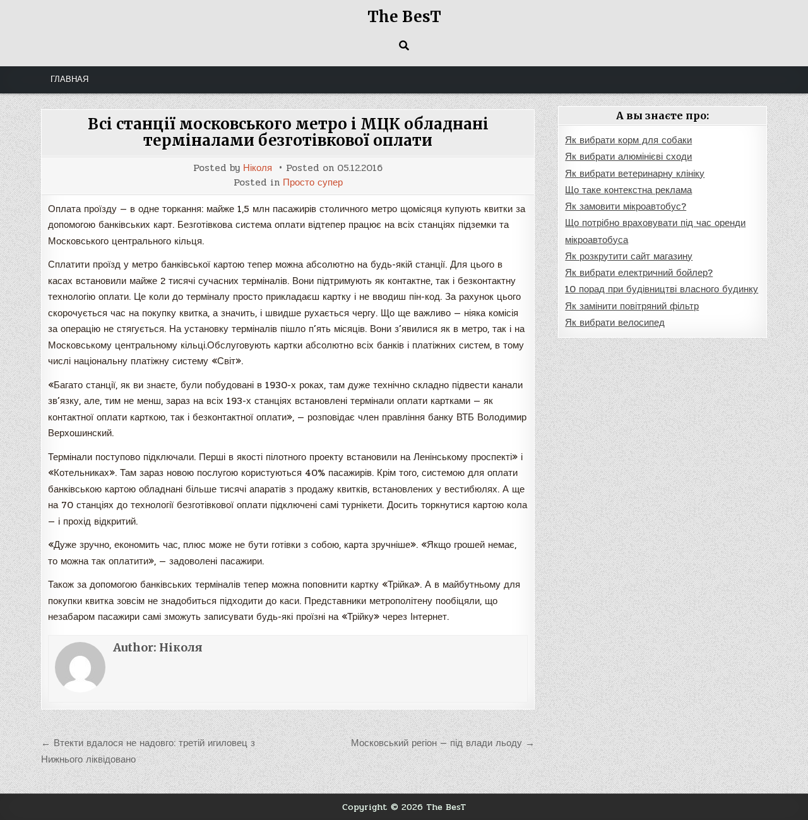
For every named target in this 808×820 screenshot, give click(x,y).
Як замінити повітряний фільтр (632, 306)
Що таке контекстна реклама (628, 190)
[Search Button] (404, 45)
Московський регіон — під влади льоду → (443, 743)
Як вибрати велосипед (615, 322)
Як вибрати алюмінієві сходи (628, 156)
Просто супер (313, 182)
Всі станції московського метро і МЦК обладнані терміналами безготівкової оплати (288, 132)
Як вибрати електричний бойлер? (639, 272)
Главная (69, 79)
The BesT (404, 17)
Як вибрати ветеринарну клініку (634, 173)
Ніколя (257, 168)
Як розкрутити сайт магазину (628, 256)
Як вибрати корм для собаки (628, 140)
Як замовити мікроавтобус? (625, 206)
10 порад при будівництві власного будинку (661, 289)
